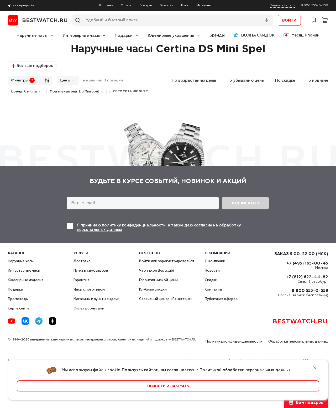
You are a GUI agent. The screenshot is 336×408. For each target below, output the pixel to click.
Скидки (211, 280)
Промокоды (18, 299)
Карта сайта (18, 308)
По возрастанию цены (194, 80)
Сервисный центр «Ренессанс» (166, 299)
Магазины (203, 5)
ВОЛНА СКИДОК (258, 35)
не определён (23, 5)
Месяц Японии (305, 35)
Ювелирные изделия (25, 280)
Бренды (217, 35)
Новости (212, 270)
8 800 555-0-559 (314, 5)
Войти (289, 20)
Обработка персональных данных (298, 341)
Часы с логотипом (89, 289)
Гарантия (166, 5)
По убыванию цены (246, 80)
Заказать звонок (282, 5)
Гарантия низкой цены (158, 280)
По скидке (285, 80)
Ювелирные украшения (171, 36)
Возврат (145, 5)
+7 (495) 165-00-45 (307, 263)
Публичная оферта (221, 299)
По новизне (317, 80)
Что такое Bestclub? (157, 270)
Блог (185, 5)
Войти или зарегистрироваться (166, 261)
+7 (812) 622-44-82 (307, 277)
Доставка (106, 5)
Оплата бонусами (89, 308)
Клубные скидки (153, 289)
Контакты (213, 289)
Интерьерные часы (81, 36)
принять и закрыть (168, 386)
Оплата (126, 5)
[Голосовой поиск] (266, 20)
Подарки (124, 36)
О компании (215, 261)
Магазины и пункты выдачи (96, 299)
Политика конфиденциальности (234, 341)
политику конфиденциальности (134, 225)
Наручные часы (32, 36)
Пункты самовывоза (91, 270)
